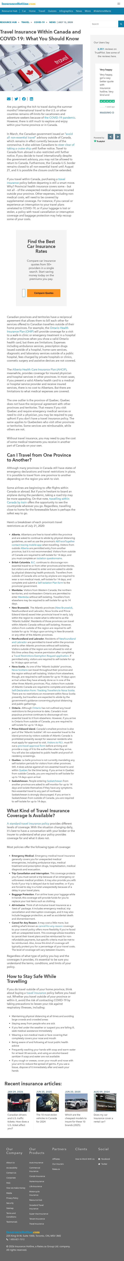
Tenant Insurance (37, 1219)
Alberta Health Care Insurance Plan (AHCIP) (39, 369)
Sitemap (9, 1208)
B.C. (33, 562)
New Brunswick (64, 607)
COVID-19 (39, 22)
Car (24, 11)
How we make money (15, 1188)
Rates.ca (56, 1169)
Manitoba (23, 597)
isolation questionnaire (49, 558)
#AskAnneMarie (102, 11)
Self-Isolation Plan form (50, 582)
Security (9, 1203)
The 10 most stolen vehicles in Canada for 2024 (46, 1118)
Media (9, 1193)
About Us (10, 1162)
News (79, 11)
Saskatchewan (54, 781)
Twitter (104, 1164)
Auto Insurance (36, 1162)
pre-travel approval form (31, 745)
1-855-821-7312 (16, 1239)
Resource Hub (9, 11)
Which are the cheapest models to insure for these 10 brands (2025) (76, 1119)
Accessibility (11, 1168)
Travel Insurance (36, 1224)
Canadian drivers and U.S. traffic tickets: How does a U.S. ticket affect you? (18, 1121)
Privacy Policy (12, 1198)
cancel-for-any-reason (51, 926)
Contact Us (11, 1173)
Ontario (36, 708)
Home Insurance (36, 1181)
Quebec (23, 770)
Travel (41, 11)
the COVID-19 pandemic (59, 117)
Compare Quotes (43, 293)
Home (32, 11)
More (88, 11)
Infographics (66, 11)
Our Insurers (58, 1164)
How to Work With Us (85, 1159)
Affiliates (56, 1159)
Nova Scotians (20, 670)
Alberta (25, 548)
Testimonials (11, 1222)
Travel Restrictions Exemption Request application (41, 655)
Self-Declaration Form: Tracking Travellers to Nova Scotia (43, 690)
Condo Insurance (37, 1176)
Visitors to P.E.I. (55, 742)
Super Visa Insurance (38, 1214)
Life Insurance (35, 1186)
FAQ (8, 1183)
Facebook (105, 1159)
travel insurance (36, 993)
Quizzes (52, 11)
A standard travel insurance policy (28, 823)
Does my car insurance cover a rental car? (103, 1118)
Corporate (11, 1178)
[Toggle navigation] (118, 4)
